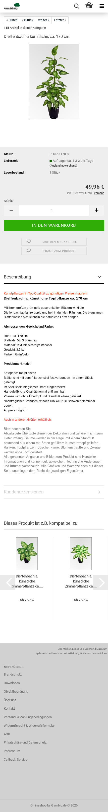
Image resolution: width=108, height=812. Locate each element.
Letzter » (60, 20)
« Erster (11, 20)
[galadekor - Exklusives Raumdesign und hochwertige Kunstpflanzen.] (10, 6)
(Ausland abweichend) (63, 165)
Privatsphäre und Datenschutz (25, 742)
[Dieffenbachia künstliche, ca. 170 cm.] (54, 81)
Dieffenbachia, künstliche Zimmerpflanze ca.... (27, 581)
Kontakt (9, 708)
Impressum (12, 751)
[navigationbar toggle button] (101, 6)
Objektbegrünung (16, 691)
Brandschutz (13, 674)
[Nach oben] (94, 804)
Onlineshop (38, 805)
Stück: (8, 201)
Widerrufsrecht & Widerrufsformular (29, 725)
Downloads (12, 683)
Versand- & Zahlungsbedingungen (28, 717)
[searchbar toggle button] (76, 6)
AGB (7, 734)
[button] (11, 210)
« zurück (27, 20)
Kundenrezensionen (24, 491)
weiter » (43, 20)
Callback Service (15, 759)
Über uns (10, 700)
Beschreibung (17, 276)
